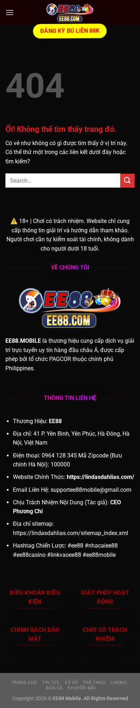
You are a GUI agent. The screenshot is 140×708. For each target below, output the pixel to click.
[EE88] (70, 12)
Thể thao (94, 682)
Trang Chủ (24, 682)
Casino (118, 682)
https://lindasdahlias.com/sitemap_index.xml (70, 533)
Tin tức (51, 682)
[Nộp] (127, 181)
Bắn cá (54, 687)
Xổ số (71, 682)
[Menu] (9, 12)
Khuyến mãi (81, 687)
